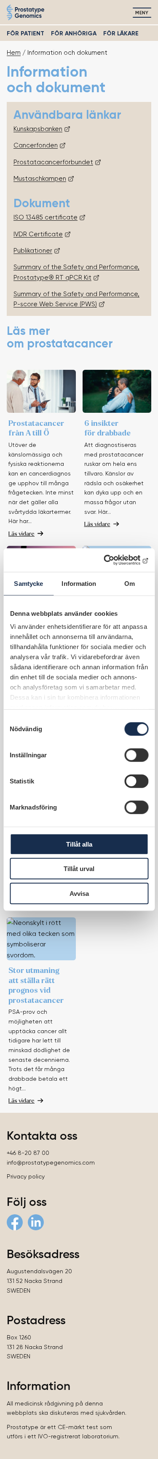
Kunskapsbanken (37, 129)
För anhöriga (73, 33)
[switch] (136, 755)
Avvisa (79, 893)
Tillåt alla (79, 843)
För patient (25, 33)
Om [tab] (129, 583)
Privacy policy (26, 1176)
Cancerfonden (35, 145)
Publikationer (32, 250)
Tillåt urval (79, 868)
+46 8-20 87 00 (28, 1152)
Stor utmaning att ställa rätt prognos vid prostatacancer (36, 985)
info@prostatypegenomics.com (51, 1162)
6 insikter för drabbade (107, 428)
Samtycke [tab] (28, 583)
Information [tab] (79, 583)
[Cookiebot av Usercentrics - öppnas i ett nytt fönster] (112, 560)
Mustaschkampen (39, 178)
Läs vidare (21, 533)
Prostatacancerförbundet (53, 162)
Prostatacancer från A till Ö (36, 428)
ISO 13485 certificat (43, 217)
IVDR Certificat (36, 234)
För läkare (121, 33)
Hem (14, 52)
